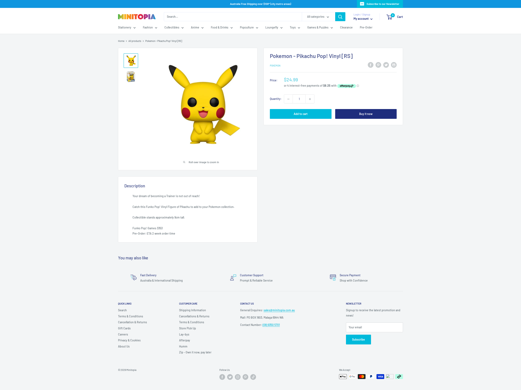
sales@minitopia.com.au (279, 310)
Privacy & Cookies (129, 340)
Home (121, 40)
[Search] (340, 16)
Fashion (148, 27)
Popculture (247, 27)
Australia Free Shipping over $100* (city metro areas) (260, 3)
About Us (124, 346)
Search (122, 310)
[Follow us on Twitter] (230, 377)
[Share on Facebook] (370, 65)
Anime (195, 27)
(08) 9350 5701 (271, 325)
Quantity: (275, 99)
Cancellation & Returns (132, 322)
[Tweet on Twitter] (386, 65)
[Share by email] (394, 65)
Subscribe (358, 339)
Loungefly (271, 27)
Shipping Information (192, 310)
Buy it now (366, 114)
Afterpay (184, 340)
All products (134, 40)
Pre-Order (366, 27)
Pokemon (275, 65)
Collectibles (171, 27)
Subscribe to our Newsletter (383, 3)
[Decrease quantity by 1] (288, 99)
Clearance (346, 27)
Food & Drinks (219, 27)
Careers (123, 334)
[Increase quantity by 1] (310, 99)
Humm (183, 346)
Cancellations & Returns (194, 316)
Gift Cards (124, 328)
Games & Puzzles (317, 27)
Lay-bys (184, 334)
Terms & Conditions (130, 316)
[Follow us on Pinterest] (245, 377)
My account (361, 19)
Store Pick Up (187, 328)
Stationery (124, 27)
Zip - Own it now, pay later (195, 352)
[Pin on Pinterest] (378, 65)
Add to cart (301, 114)
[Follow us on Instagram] (238, 377)
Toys (293, 27)
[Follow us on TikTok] (253, 377)
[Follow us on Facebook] (222, 377)
